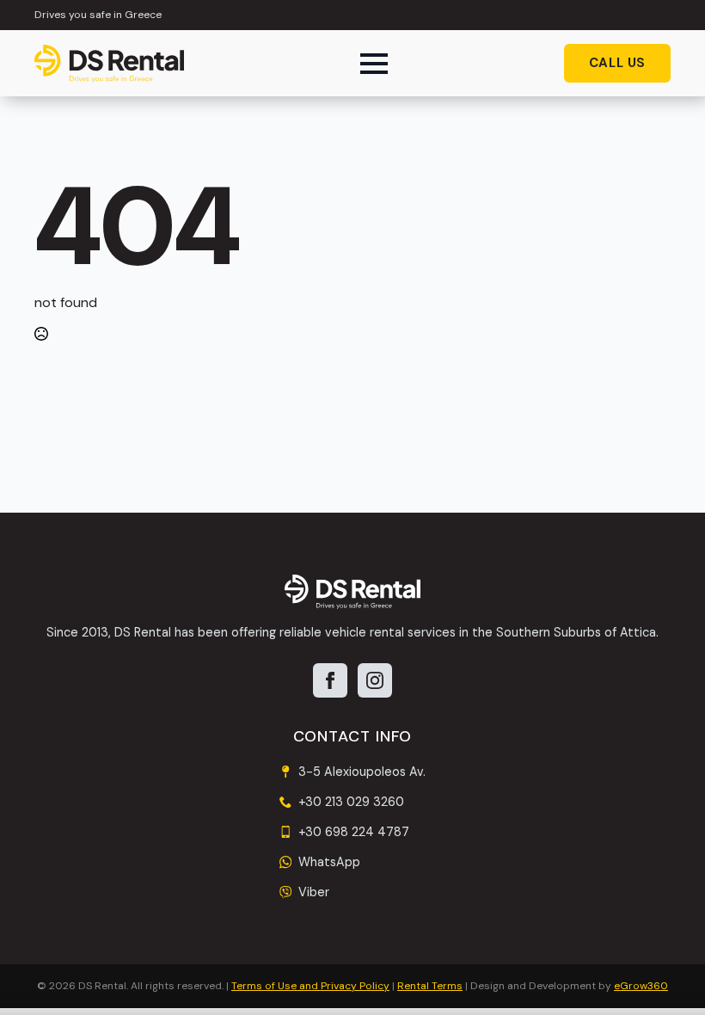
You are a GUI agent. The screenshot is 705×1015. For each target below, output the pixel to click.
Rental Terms (430, 986)
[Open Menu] (374, 63)
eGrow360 (641, 986)
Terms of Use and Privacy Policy (310, 986)
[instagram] (375, 680)
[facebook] (330, 680)
